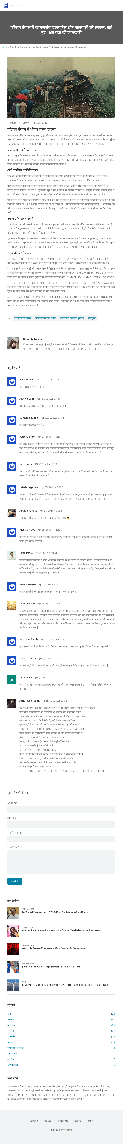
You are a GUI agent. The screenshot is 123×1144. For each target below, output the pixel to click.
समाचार (62, 1019)
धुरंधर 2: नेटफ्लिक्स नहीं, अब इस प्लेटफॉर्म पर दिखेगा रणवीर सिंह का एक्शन (53, 948)
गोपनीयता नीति (63, 1121)
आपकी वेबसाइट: (15, 832)
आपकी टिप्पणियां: (15, 847)
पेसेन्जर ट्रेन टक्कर (22, 318)
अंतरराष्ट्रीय (62, 1053)
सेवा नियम (48, 1121)
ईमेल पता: (12, 818)
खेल (62, 1013)
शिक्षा (62, 1042)
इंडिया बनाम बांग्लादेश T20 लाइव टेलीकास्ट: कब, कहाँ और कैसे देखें (51, 967)
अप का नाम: (13, 803)
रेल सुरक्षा (92, 318)
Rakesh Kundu (40, 122)
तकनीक (62, 1059)
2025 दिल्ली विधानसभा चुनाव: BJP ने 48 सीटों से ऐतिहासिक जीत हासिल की (55, 912)
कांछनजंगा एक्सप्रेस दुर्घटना (72, 318)
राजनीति (62, 1036)
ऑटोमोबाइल (62, 1065)
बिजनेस (62, 1030)
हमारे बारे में (34, 1121)
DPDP (90, 1121)
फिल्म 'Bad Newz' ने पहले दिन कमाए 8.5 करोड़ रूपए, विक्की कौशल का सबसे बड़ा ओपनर (61, 930)
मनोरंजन (62, 1025)
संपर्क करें (77, 1121)
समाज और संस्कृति (62, 1048)
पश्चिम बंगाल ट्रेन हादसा (45, 318)
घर (3, 47)
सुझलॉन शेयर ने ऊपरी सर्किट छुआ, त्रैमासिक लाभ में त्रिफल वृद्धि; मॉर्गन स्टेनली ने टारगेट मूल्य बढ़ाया (65, 985)
